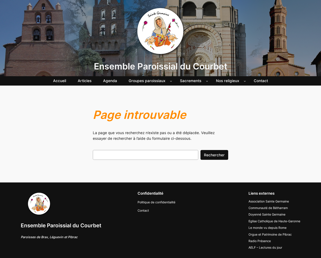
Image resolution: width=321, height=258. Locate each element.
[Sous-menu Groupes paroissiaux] (171, 81)
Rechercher (214, 155)
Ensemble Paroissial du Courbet (160, 66)
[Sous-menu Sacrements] (207, 81)
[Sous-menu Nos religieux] (245, 81)
